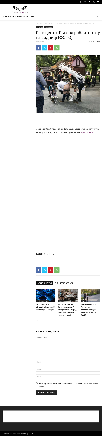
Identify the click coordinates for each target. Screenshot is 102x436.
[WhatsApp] (57, 47)
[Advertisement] (69, 10)
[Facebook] (81, 2)
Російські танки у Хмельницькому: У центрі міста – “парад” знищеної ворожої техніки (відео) (67, 309)
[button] (97, 17)
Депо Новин (87, 132)
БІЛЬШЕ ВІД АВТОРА (64, 283)
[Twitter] (94, 2)
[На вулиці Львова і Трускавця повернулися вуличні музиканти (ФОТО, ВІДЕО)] (90, 295)
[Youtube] (98, 2)
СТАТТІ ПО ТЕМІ (44, 283)
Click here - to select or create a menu (18, 17)
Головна (39, 23)
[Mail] (85, 2)
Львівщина (48, 27)
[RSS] (89, 2)
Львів (46, 254)
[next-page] (41, 320)
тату (52, 254)
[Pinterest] (50, 47)
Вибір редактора (42, 301)
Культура (48, 23)
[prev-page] (37, 320)
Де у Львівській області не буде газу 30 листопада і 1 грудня (45, 307)
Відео (61, 301)
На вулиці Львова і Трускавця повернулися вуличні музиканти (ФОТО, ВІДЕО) (89, 309)
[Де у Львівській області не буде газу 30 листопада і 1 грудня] (45, 295)
